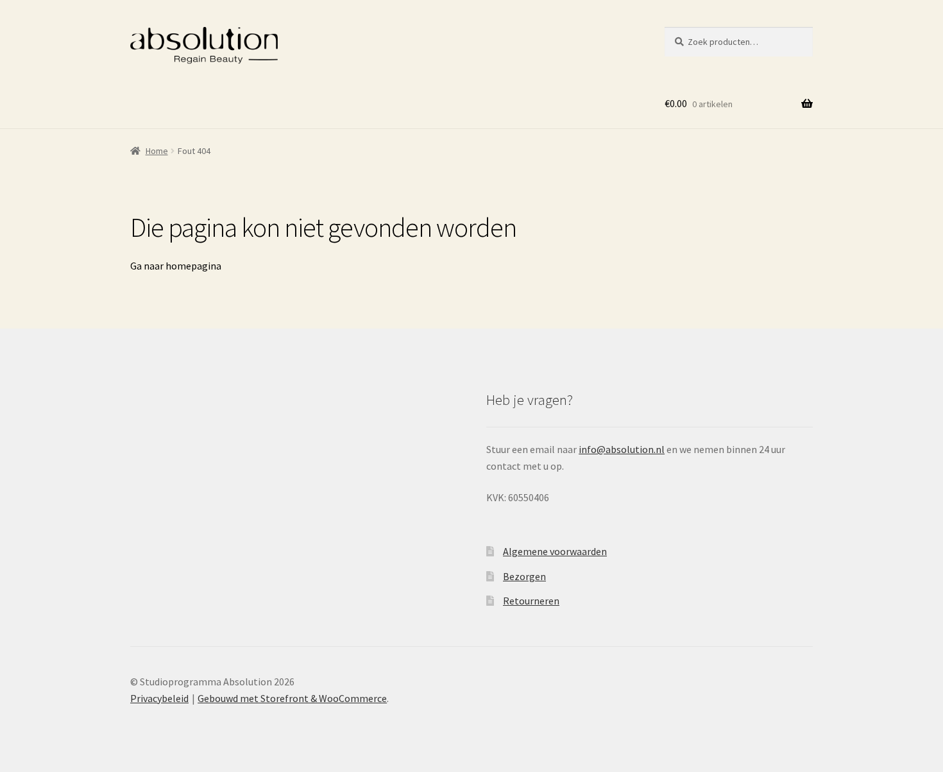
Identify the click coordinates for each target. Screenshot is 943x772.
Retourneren (531, 600)
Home (157, 151)
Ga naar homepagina (175, 265)
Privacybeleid (159, 698)
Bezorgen (524, 576)
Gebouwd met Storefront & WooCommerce (292, 698)
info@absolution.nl (622, 449)
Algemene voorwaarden (555, 551)
